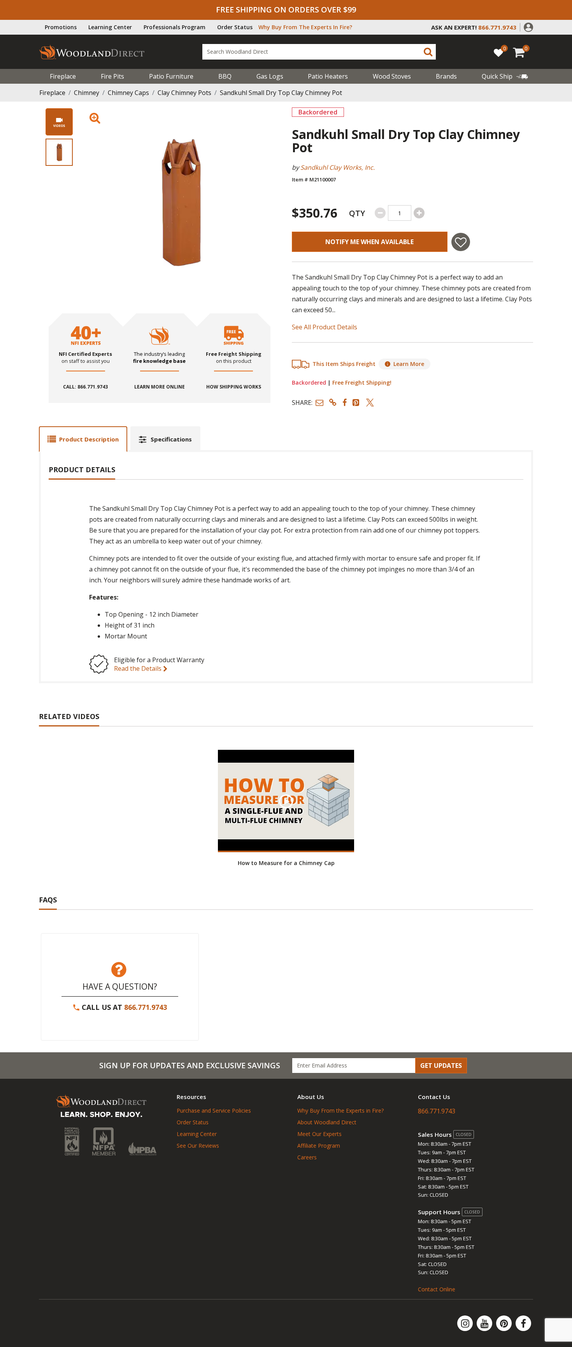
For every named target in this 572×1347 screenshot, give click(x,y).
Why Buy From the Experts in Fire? (340, 1110)
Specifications (171, 439)
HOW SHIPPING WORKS (233, 387)
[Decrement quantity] (380, 213)
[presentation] (59, 152)
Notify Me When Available (369, 241)
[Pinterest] (504, 1323)
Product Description (89, 439)
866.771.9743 (145, 1007)
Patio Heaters (328, 76)
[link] (505, 76)
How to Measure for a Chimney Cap (286, 863)
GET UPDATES (441, 1065)
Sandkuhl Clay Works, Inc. (337, 167)
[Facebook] (523, 1323)
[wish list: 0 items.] (498, 52)
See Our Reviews (198, 1145)
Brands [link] (446, 76)
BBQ (225, 76)
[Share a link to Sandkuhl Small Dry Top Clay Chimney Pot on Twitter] (370, 402)
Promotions (61, 27)
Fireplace (63, 76)
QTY (357, 213)
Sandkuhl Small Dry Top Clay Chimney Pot (281, 92)
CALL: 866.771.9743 (85, 387)
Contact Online (436, 1289)
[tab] (83, 439)
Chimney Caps (128, 92)
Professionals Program (174, 27)
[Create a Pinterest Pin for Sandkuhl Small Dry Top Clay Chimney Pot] (356, 402)
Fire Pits (112, 76)
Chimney (86, 92)
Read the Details (138, 668)
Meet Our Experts (319, 1134)
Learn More (408, 364)
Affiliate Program (318, 1145)
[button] (528, 26)
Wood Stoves (392, 76)
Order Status (235, 27)
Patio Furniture (171, 76)
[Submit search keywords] (428, 52)
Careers (307, 1157)
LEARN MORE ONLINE (159, 387)
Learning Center (110, 27)
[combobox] (319, 52)
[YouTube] (485, 1323)
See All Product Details (324, 327)
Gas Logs (269, 76)
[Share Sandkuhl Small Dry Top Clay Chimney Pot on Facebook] (344, 402)
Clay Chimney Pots (184, 92)
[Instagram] (465, 1323)
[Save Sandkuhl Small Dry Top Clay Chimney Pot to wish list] (460, 242)
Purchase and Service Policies (214, 1110)
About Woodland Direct (326, 1122)
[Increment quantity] (419, 213)
